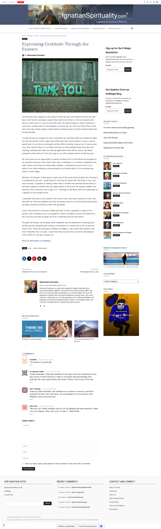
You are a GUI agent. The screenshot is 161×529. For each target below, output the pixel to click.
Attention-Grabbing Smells (81, 507)
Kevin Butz (34, 241)
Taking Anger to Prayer (121, 315)
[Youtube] (157, 2)
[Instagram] (147, 2)
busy (29, 248)
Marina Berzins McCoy (121, 193)
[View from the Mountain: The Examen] (86, 329)
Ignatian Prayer (121, 311)
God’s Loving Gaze (78, 492)
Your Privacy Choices (88, 526)
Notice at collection (66, 526)
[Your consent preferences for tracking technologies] (4, 525)
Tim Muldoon (118, 223)
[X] (150, 2)
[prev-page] (23, 346)
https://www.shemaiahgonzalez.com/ (53, 285)
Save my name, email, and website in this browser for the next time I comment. (57, 463)
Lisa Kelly (121, 317)
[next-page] (27, 346)
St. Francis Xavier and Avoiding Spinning (119, 128)
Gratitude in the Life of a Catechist (34, 272)
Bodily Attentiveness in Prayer (115, 133)
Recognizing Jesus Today (56, 339)
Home (24, 36)
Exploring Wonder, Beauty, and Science (118, 143)
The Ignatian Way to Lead (89, 272)
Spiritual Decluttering (75, 497)
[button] (132, 28)
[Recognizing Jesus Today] (60, 329)
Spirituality (52, 336)
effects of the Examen (40, 248)
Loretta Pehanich (120, 183)
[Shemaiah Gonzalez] (23, 55)
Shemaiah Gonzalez (36, 55)
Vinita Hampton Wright (122, 232)
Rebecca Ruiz (118, 203)
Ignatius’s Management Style (81, 487)
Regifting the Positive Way (114, 148)
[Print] (39, 258)
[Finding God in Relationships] (34, 329)
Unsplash (46, 241)
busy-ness (50, 222)
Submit (127, 69)
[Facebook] (144, 2)
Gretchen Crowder (120, 173)
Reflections (26, 336)
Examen (36, 36)
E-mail (108, 65)
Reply (31, 365)
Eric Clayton (117, 163)
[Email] (44, 258)
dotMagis (30, 36)
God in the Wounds (111, 138)
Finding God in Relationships (32, 339)
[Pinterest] (34, 258)
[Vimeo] (154, 2)
